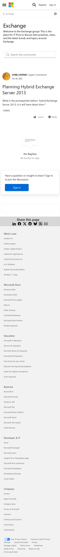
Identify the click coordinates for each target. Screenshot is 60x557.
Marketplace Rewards (12, 473)
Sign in (17, 187)
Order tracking (9, 310)
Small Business (9, 428)
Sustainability (9, 530)
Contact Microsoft (21, 542)
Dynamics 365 (9, 402)
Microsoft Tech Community (14, 463)
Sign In (52, 4)
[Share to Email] (46, 223)
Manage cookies (10, 545)
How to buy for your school (14, 361)
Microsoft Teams (10, 417)
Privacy (34, 542)
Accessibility (8, 524)
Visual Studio (9, 479)
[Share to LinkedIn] (14, 223)
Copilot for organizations (13, 254)
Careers (7, 493)
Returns (7, 305)
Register (43, 4)
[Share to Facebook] (19, 223)
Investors (7, 514)
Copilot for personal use (13, 259)
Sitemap (7, 542)
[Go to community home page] (11, 4)
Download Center (10, 294)
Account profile (10, 289)
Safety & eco (9, 548)
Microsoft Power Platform (14, 412)
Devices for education (12, 345)
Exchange (10, 13)
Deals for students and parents (16, 371)
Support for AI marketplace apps (16, 458)
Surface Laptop (9, 243)
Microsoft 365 (9, 407)
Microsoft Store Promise (13, 320)
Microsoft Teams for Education (15, 351)
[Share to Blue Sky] (35, 223)
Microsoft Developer (12, 448)
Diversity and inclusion (12, 519)
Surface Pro (8, 238)
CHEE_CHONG (19, 74)
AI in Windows (9, 264)
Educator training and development (17, 366)
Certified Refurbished (12, 315)
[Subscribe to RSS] (40, 223)
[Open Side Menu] (4, 4)
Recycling (21, 548)
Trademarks (38, 545)
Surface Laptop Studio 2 (13, 249)
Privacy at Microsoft (11, 509)
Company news (10, 504)
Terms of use (25, 545)
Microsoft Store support (13, 300)
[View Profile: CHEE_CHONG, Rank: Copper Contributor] (6, 76)
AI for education (10, 376)
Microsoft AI (8, 391)
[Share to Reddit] (30, 223)
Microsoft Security (11, 397)
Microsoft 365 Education (13, 356)
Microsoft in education (12, 340)
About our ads (34, 548)
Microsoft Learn (10, 453)
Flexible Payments (11, 325)
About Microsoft (10, 499)
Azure (6, 442)
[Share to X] (24, 223)
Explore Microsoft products (14, 269)
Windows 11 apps (10, 274)
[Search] (34, 5)
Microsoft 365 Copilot (12, 422)
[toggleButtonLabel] (55, 13)
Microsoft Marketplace (12, 468)
